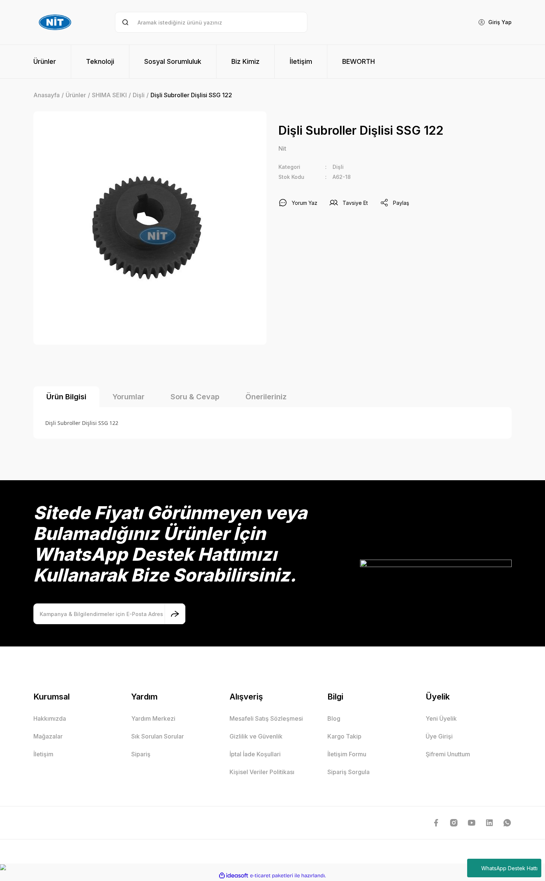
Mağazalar (48, 736)
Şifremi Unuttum (448, 754)
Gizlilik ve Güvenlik (256, 736)
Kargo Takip (344, 736)
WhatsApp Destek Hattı (509, 868)
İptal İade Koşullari (255, 754)
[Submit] (175, 613)
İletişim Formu (346, 754)
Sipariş (141, 754)
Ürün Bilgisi (66, 396)
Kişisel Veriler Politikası (261, 772)
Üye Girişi (439, 736)
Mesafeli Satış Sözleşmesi (266, 718)
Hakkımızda (49, 718)
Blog (333, 718)
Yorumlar (128, 396)
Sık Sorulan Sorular (157, 736)
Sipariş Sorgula (348, 772)
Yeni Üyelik (441, 718)
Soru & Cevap (195, 396)
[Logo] (56, 22)
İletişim (43, 754)
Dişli (338, 167)
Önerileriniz (266, 396)
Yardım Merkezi (153, 718)
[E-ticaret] (271, 875)
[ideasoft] (233, 875)
